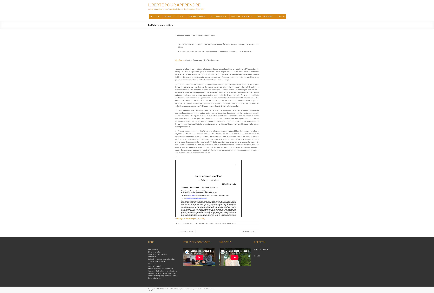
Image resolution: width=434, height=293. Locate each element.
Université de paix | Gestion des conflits (162, 273)
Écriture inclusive (154, 278)
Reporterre (152, 257)
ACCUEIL (155, 17)
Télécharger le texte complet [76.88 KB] (190, 218)
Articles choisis (202, 223)
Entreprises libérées (196, 17)
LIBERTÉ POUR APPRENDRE (174, 4)
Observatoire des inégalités (157, 254)
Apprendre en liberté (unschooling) (160, 268)
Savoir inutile (231, 223)
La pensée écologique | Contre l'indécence (162, 276)
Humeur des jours (264, 17)
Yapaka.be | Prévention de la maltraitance (162, 271)
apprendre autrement (240, 17)
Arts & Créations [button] (216, 17)
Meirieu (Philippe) (154, 266)
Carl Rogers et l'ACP (172, 17)
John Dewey (180, 60)
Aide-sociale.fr (153, 249)
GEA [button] (280, 17)
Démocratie (213, 223)
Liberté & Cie (152, 264)
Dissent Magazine (154, 252)
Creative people (249, 231)
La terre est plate (185, 231)
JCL (179, 223)
